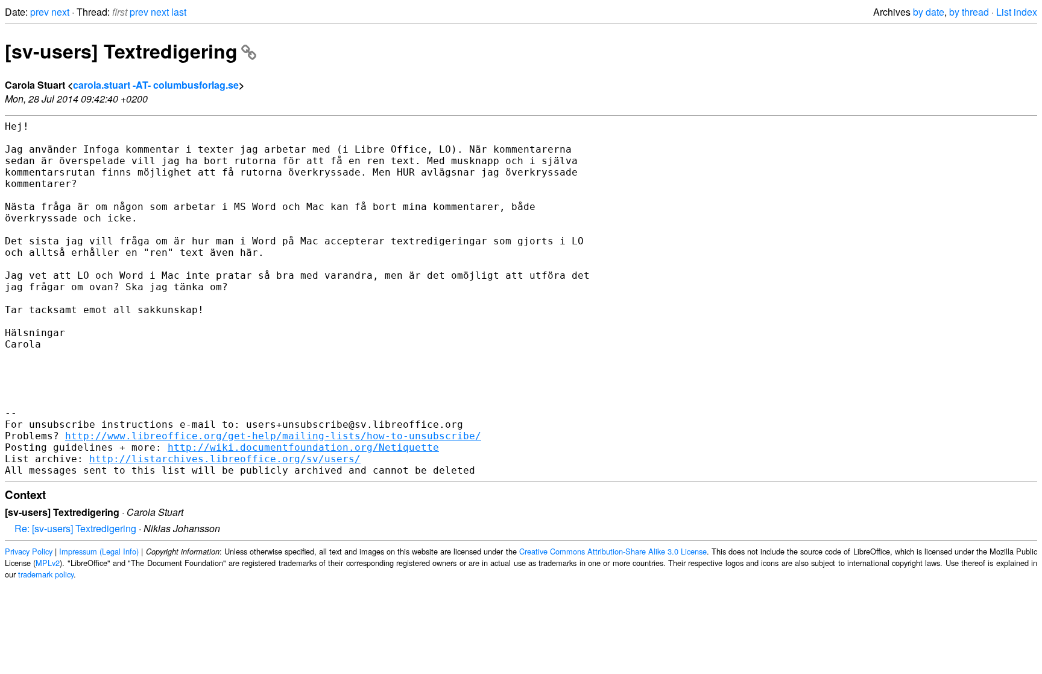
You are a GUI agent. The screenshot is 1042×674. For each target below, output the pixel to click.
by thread (969, 12)
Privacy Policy (28, 551)
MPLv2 (48, 562)
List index (1016, 12)
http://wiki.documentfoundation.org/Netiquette (303, 447)
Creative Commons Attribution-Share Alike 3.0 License (613, 551)
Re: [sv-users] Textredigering (75, 528)
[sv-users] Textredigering (121, 51)
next (60, 12)
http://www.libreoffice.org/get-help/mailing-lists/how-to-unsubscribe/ (273, 436)
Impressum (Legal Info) (99, 551)
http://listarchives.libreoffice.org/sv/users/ (225, 459)
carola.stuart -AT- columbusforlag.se (156, 85)
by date (928, 12)
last (178, 12)
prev (39, 12)
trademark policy (46, 574)
